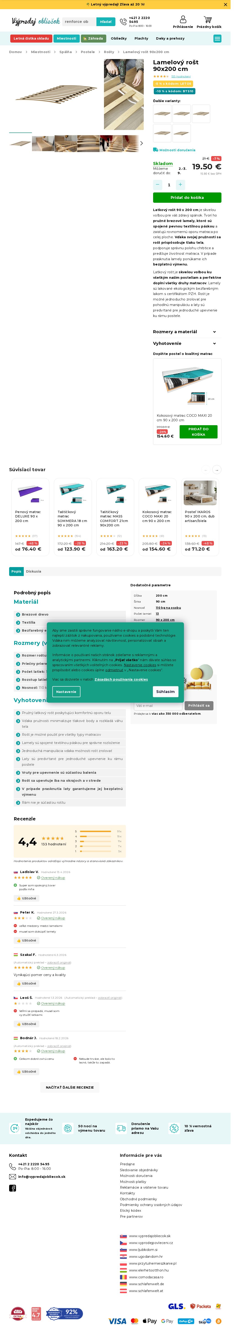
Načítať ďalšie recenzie (70, 1087)
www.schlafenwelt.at (146, 1291)
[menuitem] (31, 38)
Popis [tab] (16, 571)
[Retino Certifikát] (64, 1313)
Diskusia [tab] (33, 571)
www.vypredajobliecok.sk (150, 1236)
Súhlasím (165, 692)
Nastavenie (66, 692)
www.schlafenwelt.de (146, 1284)
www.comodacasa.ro (146, 1277)
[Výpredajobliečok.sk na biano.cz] (36, 1313)
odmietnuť (114, 670)
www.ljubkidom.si (143, 1250)
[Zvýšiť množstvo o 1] (180, 185)
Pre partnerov (131, 1216)
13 (157, 613)
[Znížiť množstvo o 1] (157, 185)
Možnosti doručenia (177, 150)
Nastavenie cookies (140, 665)
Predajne (127, 1164)
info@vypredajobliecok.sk (41, 1177)
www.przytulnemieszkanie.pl (153, 1263)
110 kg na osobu (168, 607)
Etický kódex (130, 1211)
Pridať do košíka (187, 197)
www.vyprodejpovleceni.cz (151, 1243)
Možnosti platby (133, 1182)
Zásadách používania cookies (121, 679)
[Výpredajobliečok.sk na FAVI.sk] (18, 1313)
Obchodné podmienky (138, 1199)
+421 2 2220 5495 (33, 1164)
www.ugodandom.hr (146, 1257)
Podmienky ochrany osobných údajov (151, 1205)
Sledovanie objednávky (139, 1170)
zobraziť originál (59, 962)
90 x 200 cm (165, 620)
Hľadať (106, 22)
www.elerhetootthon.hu (149, 1270)
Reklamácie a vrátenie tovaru (144, 1187)
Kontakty (127, 1193)
